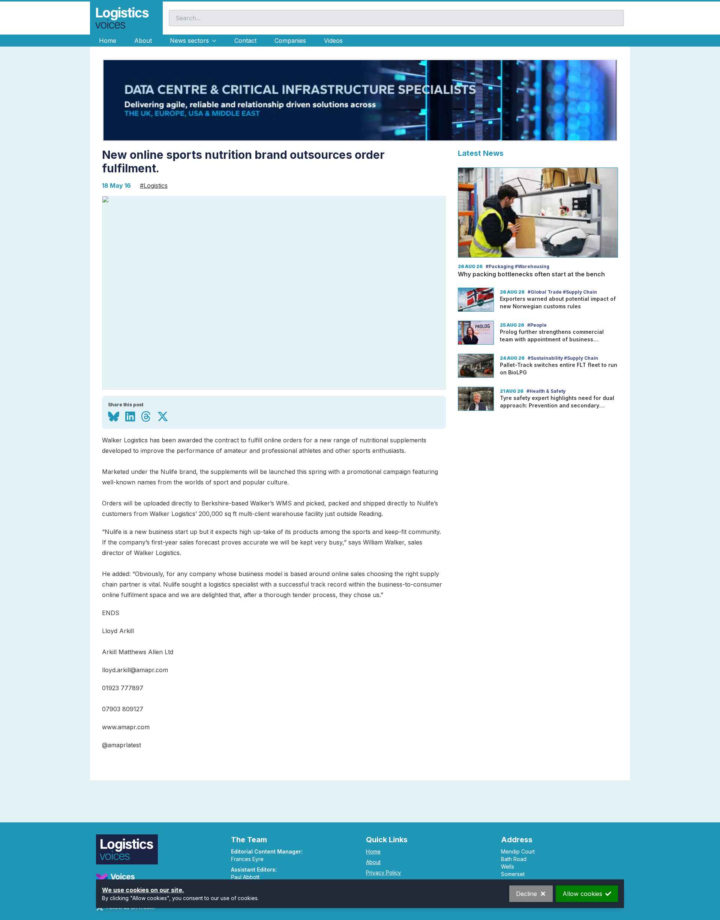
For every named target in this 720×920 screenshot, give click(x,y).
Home (107, 40)
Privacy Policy (383, 872)
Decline (526, 893)
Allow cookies (582, 893)
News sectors (189, 40)
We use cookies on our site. (143, 890)
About (143, 40)
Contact (245, 40)
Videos (333, 40)
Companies (290, 40)
